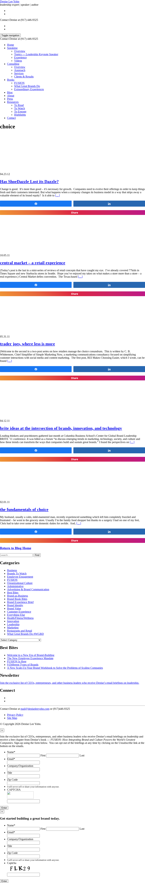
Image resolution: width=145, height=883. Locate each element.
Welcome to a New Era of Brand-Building (30, 655)
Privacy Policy (15, 714)
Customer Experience (19, 611)
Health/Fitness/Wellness (20, 618)
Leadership (13, 624)
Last (82, 755)
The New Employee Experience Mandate (30, 658)
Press (10, 98)
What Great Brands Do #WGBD (25, 633)
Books (10, 79)
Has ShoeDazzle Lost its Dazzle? (29, 181)
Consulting (13, 63)
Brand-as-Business (17, 595)
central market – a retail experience (32, 262)
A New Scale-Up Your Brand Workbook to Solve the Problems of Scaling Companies (55, 667)
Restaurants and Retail (19, 630)
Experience (20, 57)
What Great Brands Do (27, 86)
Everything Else (16, 614)
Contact (11, 117)
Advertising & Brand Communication (28, 589)
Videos (18, 60)
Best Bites (12, 592)
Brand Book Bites (17, 598)
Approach (19, 70)
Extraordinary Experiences (29, 89)
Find (37, 555)
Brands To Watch (17, 573)
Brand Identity (15, 605)
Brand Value (14, 608)
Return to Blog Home (15, 548)
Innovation (13, 621)
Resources (13, 101)
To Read (19, 105)
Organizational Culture (20, 583)
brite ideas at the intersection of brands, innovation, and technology (61, 428)
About (10, 95)
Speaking (12, 47)
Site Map (12, 717)
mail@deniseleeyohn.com (35, 708)
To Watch (19, 108)
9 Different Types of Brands (22, 664)
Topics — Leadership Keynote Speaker (36, 54)
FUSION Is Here (16, 661)
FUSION (19, 82)
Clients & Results (24, 76)
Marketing (13, 627)
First (42, 755)
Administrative (15, 586)
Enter (4, 808)
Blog (10, 92)
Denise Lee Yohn (9, 1)
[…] (57, 195)
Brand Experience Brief (20, 602)
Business (12, 570)
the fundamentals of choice (24, 509)
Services (19, 73)
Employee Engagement (20, 576)
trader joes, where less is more (27, 344)
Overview (19, 51)
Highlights (20, 114)
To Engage (20, 111)
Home (10, 44)
